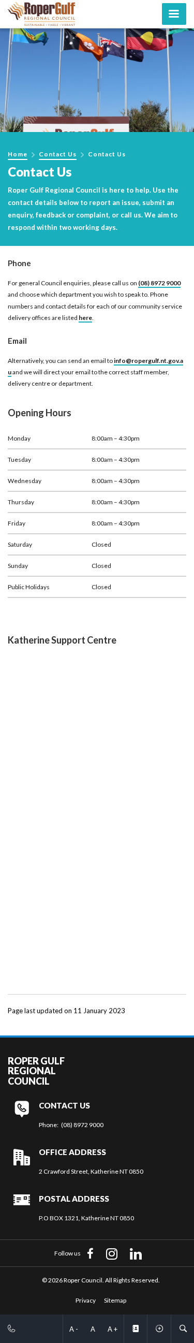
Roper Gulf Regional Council (36, 1071)
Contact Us (58, 154)
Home (17, 154)
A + (112, 1329)
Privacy (86, 1300)
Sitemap (115, 1300)
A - (73, 1329)
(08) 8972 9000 (159, 283)
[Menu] (174, 14)
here (85, 318)
